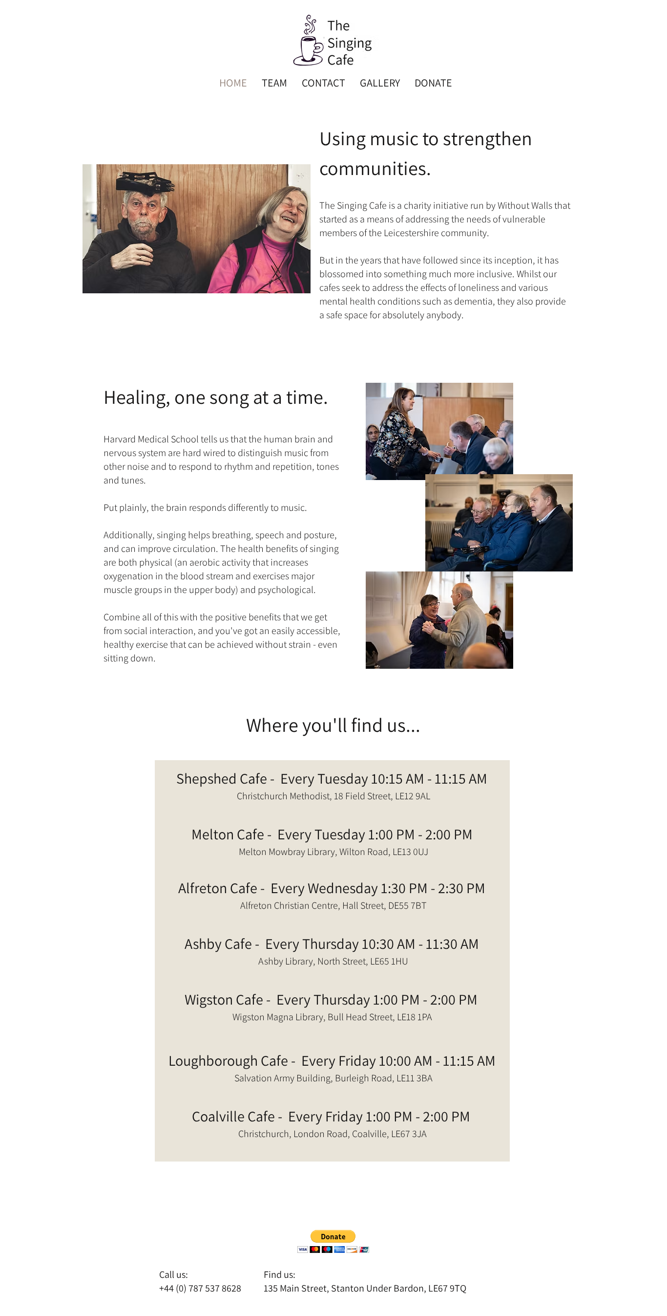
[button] (333, 1241)
